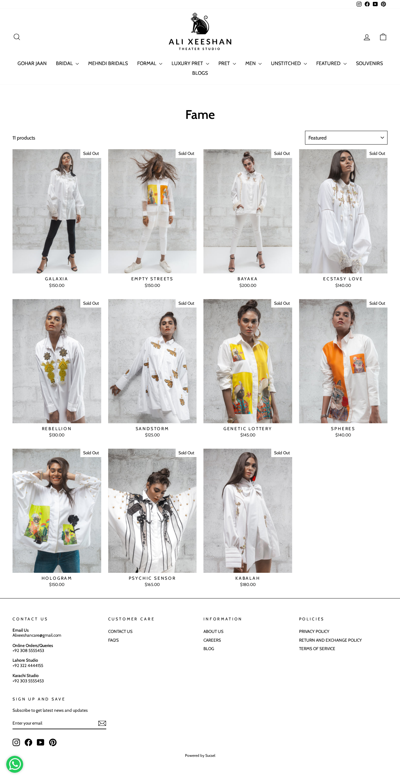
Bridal (65, 63)
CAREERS (212, 640)
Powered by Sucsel (200, 755)
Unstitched (286, 63)
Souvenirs (369, 63)
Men (251, 63)
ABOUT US (213, 631)
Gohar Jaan (32, 63)
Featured (329, 63)
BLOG (208, 648)
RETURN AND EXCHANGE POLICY (330, 640)
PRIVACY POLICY (314, 631)
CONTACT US (120, 631)
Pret (224, 63)
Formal (147, 63)
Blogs (200, 73)
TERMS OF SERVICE (317, 648)
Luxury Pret (188, 63)
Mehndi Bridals (108, 63)
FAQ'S (113, 640)
